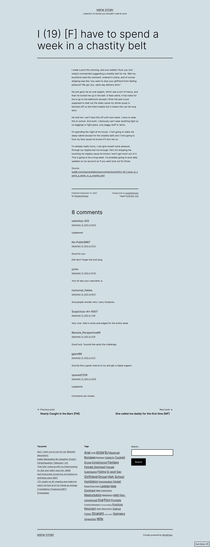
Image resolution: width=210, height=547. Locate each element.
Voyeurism (90, 519)
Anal (87, 452)
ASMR (93, 453)
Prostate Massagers (92, 505)
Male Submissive (104, 490)
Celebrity (110, 457)
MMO (116, 495)
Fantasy (113, 462)
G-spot (111, 471)
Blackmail (114, 452)
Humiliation (91, 481)
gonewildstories (131, 193)
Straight (98, 513)
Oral (136, 196)
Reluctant (90, 508)
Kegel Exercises (92, 486)
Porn (107, 500)
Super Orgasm (108, 514)
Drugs (87, 462)
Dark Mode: (200, 544)
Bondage (90, 457)
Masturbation (93, 495)
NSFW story (105, 10)
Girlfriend (130, 196)
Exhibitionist (99, 462)
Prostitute (117, 504)
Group (102, 476)
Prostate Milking (106, 505)
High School (116, 476)
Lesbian (105, 486)
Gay (119, 471)
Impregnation (106, 481)
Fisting (101, 471)
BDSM (100, 452)
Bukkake (100, 457)
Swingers (119, 513)
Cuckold (120, 457)
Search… (135, 446)
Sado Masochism (104, 509)
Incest (117, 481)
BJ (106, 452)
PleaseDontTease (81, 196)
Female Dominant (95, 467)
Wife (100, 519)
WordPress (167, 535)
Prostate (116, 500)
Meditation (107, 495)
